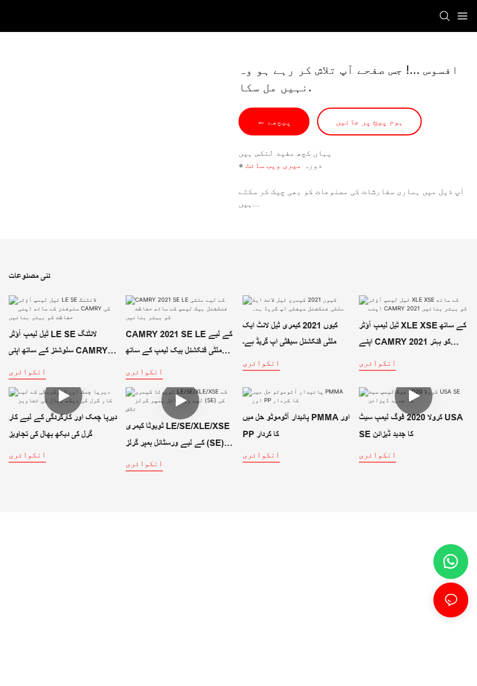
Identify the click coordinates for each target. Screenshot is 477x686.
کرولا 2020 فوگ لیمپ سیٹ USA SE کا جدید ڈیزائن (410, 425)
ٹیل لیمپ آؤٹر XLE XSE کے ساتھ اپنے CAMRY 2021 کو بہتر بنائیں (412, 335)
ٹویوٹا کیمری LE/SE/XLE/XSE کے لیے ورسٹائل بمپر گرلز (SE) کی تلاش (180, 436)
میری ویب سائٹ (273, 165)
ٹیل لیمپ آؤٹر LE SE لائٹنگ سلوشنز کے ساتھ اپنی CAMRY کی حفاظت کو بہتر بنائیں (63, 344)
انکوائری (27, 371)
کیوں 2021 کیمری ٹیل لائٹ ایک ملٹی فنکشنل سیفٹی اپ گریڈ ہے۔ (290, 333)
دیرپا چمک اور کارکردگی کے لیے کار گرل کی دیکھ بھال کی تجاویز (63, 425)
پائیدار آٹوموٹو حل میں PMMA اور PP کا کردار (296, 425)
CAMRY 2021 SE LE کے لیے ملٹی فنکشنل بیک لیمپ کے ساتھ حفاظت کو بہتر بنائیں (179, 344)
